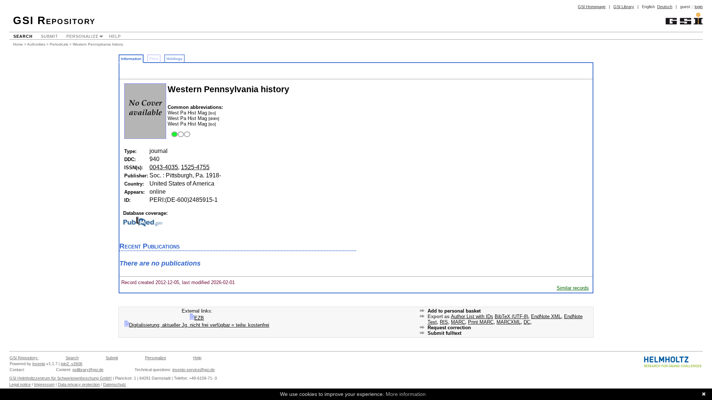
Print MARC (481, 322)
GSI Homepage (592, 6)
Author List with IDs (472, 316)
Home (18, 44)
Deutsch (664, 6)
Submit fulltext (444, 333)
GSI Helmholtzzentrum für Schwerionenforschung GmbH (60, 378)
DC (527, 322)
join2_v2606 (71, 363)
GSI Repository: (24, 358)
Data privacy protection (79, 384)
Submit (49, 36)
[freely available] (180, 134)
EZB (199, 318)
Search (23, 36)
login (699, 6)
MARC (458, 322)
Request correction (449, 327)
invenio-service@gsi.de (193, 369)
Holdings (174, 59)
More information (406, 394)
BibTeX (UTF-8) (511, 316)
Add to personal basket (454, 311)
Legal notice (20, 384)
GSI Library (623, 6)
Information (131, 59)
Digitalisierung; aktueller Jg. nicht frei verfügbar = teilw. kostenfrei (199, 325)
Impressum (44, 384)
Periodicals (59, 44)
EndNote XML (546, 316)
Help (115, 36)
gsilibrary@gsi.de (87, 369)
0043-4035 (163, 167)
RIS (444, 322)
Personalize (82, 36)
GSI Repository (54, 20)
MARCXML (509, 322)
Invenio (38, 363)
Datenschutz (114, 384)
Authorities (36, 44)
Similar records (573, 288)
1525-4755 (195, 167)
